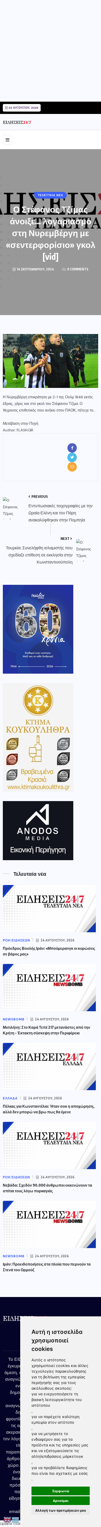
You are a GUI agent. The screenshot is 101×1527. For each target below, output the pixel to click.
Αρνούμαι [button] (61, 1501)
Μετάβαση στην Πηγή (20, 423)
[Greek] (15, 1519)
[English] (8, 1519)
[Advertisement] (50, 51)
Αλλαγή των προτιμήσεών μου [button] (60, 1510)
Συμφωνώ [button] (60, 1491)
